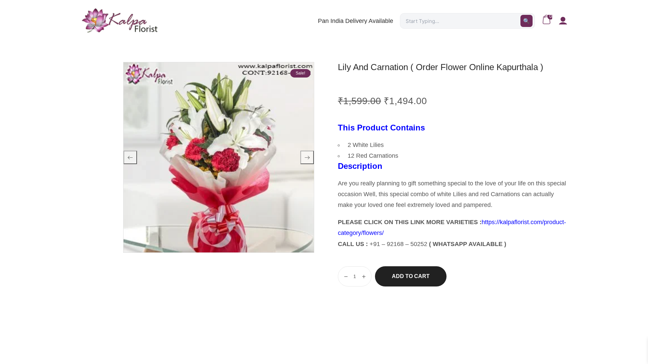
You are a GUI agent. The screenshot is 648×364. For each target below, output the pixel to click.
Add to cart (411, 276)
